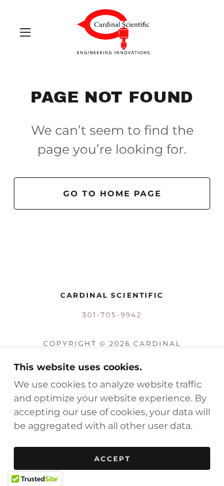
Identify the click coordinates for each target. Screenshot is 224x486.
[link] (113, 32)
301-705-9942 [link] (112, 314)
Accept (112, 458)
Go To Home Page (112, 193)
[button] (25, 32)
